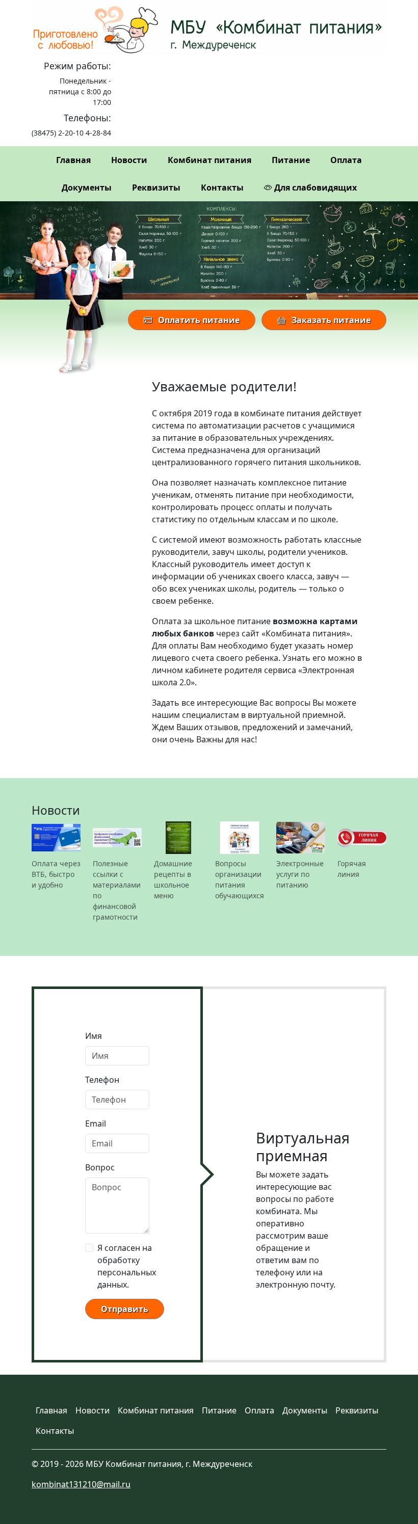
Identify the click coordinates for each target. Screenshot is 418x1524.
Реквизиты (156, 187)
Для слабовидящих (314, 187)
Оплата (346, 160)
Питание (291, 160)
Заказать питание (330, 320)
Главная (73, 160)
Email (95, 1123)
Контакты (222, 187)
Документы (87, 187)
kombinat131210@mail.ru (81, 1484)
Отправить (124, 1309)
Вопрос (100, 1167)
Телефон (102, 1079)
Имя (93, 1035)
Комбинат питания (209, 160)
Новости (129, 160)
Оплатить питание (198, 320)
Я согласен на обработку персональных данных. (126, 1266)
